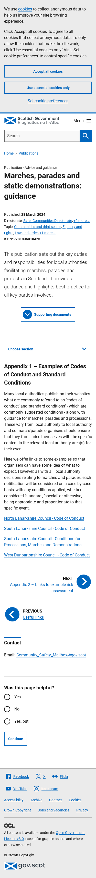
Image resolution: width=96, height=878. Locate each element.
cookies (25, 9)
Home (9, 153)
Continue (15, 739)
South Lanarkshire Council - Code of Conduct (44, 528)
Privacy (82, 810)
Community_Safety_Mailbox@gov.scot (51, 655)
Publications (28, 153)
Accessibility (14, 800)
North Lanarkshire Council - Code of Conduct (44, 518)
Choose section (20, 349)
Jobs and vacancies (53, 810)
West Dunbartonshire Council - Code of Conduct (47, 555)
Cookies (75, 800)
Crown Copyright (17, 810)
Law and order (26, 233)
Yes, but (21, 721)
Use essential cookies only (48, 88)
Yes (17, 696)
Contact (55, 800)
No (16, 709)
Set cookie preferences (48, 100)
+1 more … (47, 233)
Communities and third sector (37, 227)
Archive (36, 800)
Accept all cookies (48, 71)
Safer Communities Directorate (47, 221)
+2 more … (81, 221)
